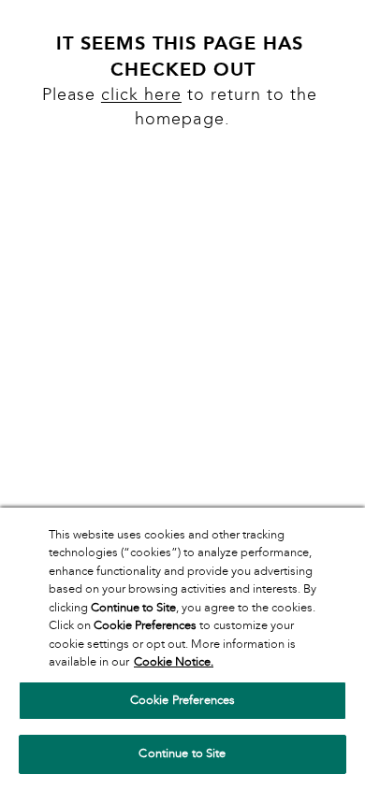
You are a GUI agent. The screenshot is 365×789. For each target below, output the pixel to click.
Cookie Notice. (173, 661)
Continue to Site (182, 753)
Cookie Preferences (182, 700)
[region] (182, 648)
